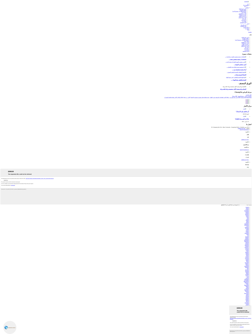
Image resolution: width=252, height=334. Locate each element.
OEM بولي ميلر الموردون (234, 97)
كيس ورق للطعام (242, 13)
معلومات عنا (246, 5)
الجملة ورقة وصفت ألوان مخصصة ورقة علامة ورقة (233, 89)
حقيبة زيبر (244, 21)
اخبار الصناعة (243, 26)
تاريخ (245, 6)
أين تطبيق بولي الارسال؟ (242, 111)
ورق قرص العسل (242, 16)
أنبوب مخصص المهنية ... (240, 64)
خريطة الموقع (241, 96)
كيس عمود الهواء (242, 8)
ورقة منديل (243, 20)
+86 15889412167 (245, 139)
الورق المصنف (243, 22)
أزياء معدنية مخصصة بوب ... (239, 69)
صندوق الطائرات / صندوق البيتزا (239, 11)
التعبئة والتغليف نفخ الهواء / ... (238, 80)
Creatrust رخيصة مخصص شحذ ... (237, 59)
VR (248, 30)
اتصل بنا (247, 28)
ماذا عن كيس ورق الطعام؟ (242, 119)
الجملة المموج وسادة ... (240, 74)
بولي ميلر (244, 18)
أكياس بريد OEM (185, 97)
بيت (248, 3)
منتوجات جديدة (248, 96)
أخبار (248, 23)
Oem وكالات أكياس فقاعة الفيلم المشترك (174, 97)
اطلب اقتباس (248, 95)
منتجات (247, 7)
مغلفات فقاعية (243, 10)
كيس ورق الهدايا (242, 15)
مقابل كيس (243, 12)
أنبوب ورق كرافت (242, 17)
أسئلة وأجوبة (246, 27)
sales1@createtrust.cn (244, 149)
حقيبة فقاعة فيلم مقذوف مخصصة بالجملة (200, 97)
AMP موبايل (234, 96)
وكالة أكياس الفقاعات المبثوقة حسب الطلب (219, 97)
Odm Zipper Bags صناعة (246, 97)
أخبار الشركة (243, 25)
